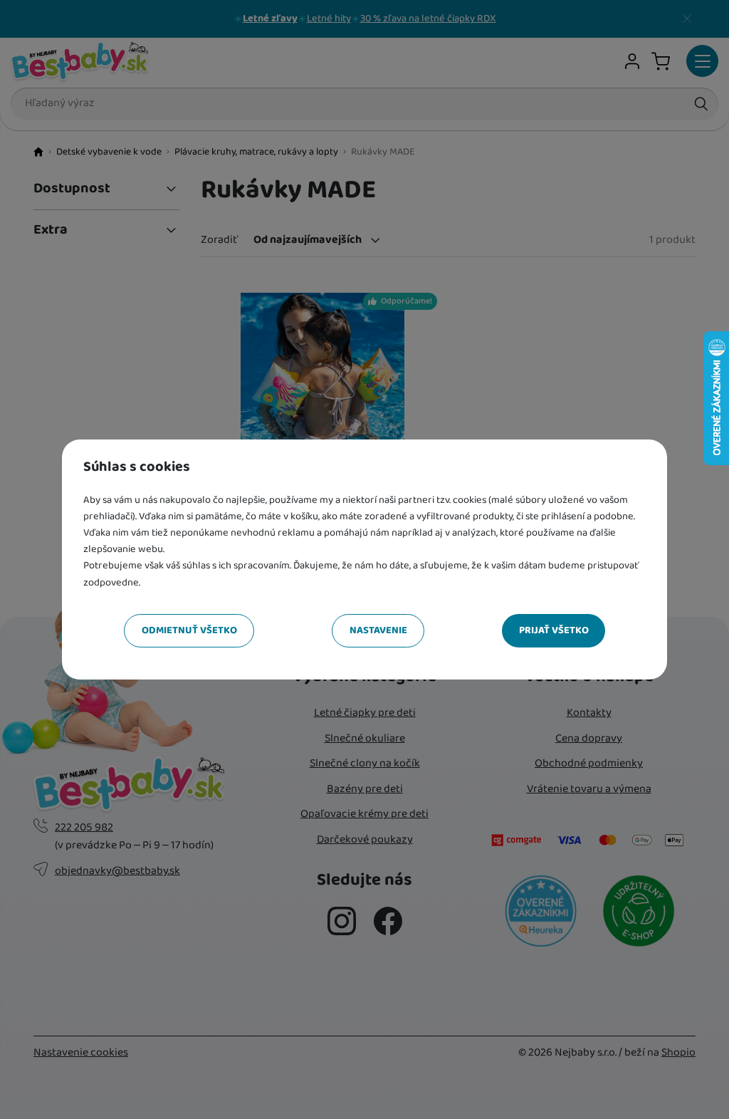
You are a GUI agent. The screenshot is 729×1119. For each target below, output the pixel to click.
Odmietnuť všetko (189, 630)
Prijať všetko (554, 630)
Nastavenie (378, 630)
